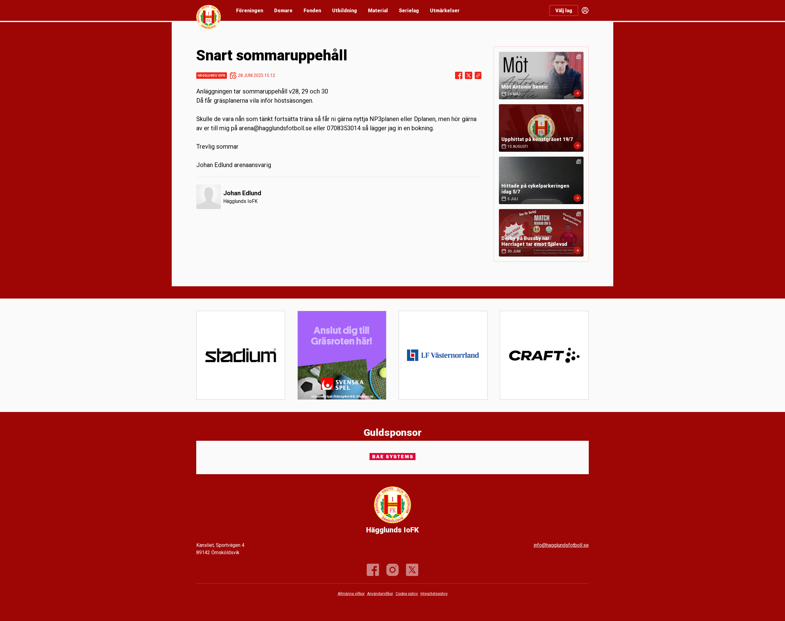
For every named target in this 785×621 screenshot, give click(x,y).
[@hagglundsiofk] (392, 570)
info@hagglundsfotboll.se (561, 545)
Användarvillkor (380, 594)
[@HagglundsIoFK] (412, 570)
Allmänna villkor (351, 594)
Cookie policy (407, 594)
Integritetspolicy (434, 594)
